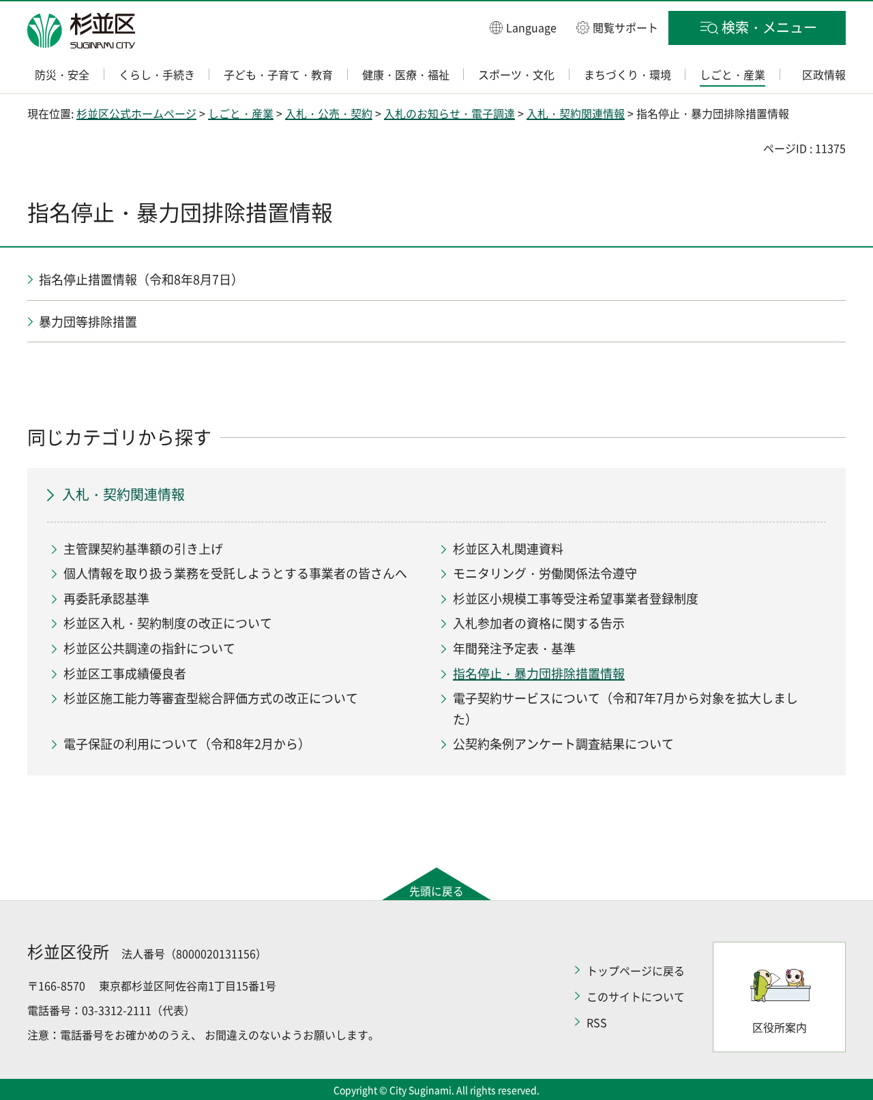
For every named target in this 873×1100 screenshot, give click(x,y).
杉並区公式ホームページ (136, 113)
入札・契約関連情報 (576, 113)
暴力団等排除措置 (88, 321)
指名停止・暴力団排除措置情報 (539, 673)
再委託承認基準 (106, 598)
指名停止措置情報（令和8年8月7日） (141, 279)
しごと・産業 (240, 113)
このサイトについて (636, 996)
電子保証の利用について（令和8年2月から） (186, 743)
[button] (523, 27)
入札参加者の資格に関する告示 (539, 623)
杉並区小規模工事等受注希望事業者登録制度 (575, 598)
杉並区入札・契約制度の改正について (167, 623)
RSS (597, 1022)
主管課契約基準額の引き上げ (143, 548)
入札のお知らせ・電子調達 (449, 113)
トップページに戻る (636, 970)
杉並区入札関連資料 (508, 548)
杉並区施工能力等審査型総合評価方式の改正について (210, 698)
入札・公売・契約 (328, 113)
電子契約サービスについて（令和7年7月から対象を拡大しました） (625, 708)
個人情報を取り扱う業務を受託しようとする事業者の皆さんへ (235, 573)
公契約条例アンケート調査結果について (563, 743)
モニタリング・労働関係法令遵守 (545, 573)
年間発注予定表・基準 (514, 648)
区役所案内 (779, 1027)
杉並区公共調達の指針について (149, 648)
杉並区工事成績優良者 (124, 673)
